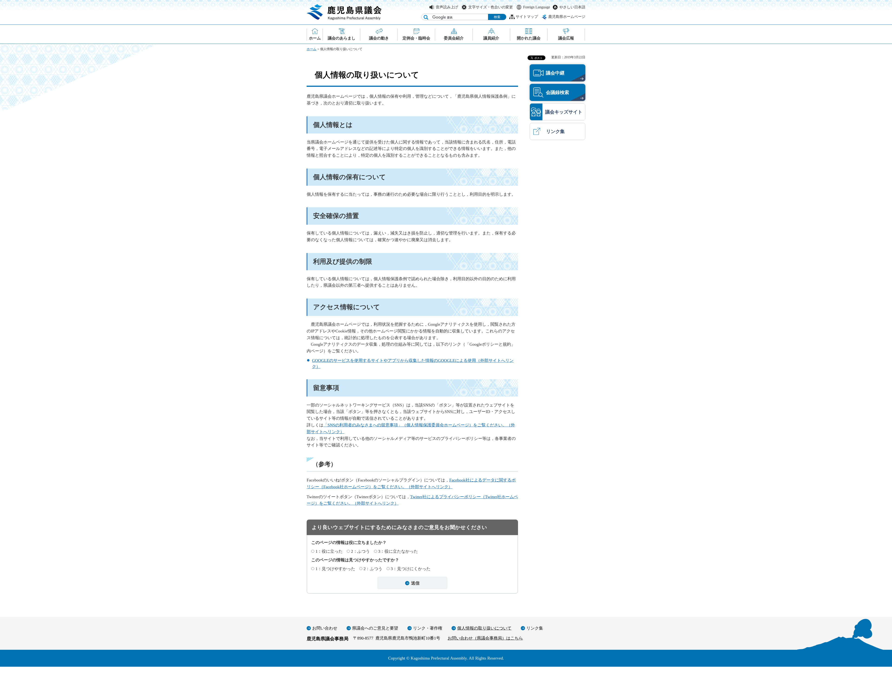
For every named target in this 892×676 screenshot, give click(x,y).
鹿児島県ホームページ (566, 17)
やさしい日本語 (572, 7)
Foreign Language (536, 7)
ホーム (311, 49)
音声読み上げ (447, 7)
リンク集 (534, 628)
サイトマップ (527, 17)
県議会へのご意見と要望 (375, 628)
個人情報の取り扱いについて (484, 628)
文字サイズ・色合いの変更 (490, 7)
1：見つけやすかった (335, 568)
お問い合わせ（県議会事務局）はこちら (485, 638)
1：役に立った (329, 551)
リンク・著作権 (427, 628)
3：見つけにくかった (410, 568)
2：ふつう (360, 551)
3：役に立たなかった (398, 551)
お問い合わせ (324, 628)
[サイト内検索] (425, 17)
